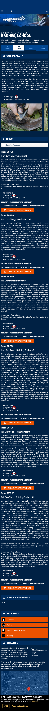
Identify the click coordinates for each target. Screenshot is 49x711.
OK (6, 706)
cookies (35, 701)
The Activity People (8, 40)
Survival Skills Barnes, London (26, 42)
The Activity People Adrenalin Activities (16, 19)
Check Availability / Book (17, 210)
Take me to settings (20, 706)
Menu (2, 11)
